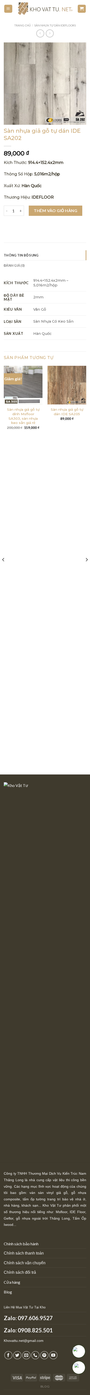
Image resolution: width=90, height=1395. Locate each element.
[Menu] (8, 9)
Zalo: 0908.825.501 (28, 1330)
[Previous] (3, 569)
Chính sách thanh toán (24, 1253)
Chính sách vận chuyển (25, 1263)
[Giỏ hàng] (82, 9)
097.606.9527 (35, 1318)
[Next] (86, 569)
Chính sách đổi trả (20, 1272)
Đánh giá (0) (14, 265)
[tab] (45, 255)
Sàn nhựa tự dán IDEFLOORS (55, 25)
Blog (8, 1291)
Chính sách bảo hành (21, 1243)
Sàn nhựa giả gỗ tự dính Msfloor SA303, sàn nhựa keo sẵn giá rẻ (23, 416)
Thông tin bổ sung (21, 255)
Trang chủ (22, 25)
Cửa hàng (12, 1282)
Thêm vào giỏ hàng (55, 210)
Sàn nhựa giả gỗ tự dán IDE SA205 (67, 411)
